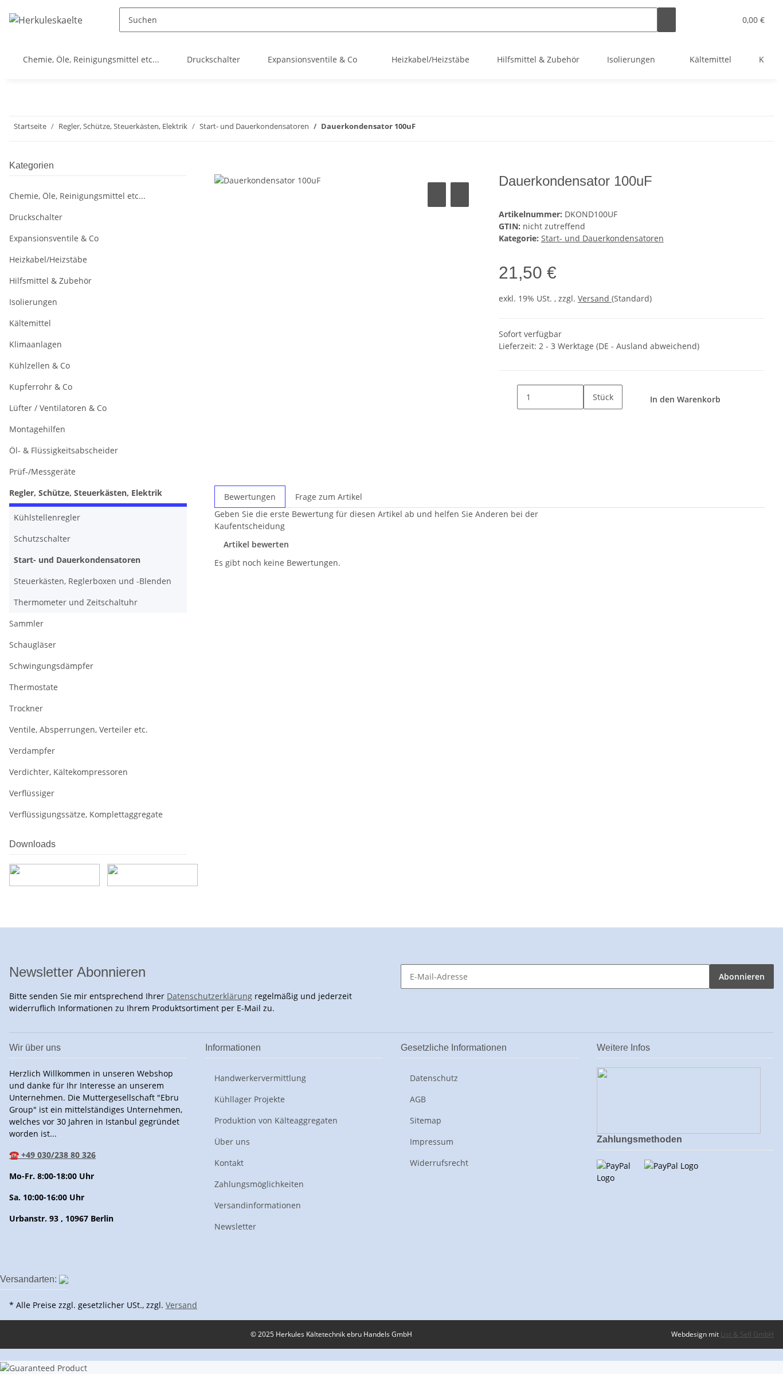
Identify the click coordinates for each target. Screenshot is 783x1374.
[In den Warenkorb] (223, 167)
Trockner (26, 708)
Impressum (431, 1141)
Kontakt (229, 1162)
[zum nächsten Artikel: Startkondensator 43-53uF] (425, 128)
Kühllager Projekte (249, 1099)
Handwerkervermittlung (260, 1077)
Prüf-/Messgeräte (42, 471)
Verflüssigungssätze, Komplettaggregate (86, 814)
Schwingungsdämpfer (51, 665)
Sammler (26, 623)
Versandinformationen (257, 1205)
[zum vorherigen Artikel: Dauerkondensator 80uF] (445, 128)
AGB (418, 1099)
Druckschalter (35, 217)
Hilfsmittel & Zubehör (50, 280)
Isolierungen (33, 301)
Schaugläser (32, 644)
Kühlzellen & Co (39, 365)
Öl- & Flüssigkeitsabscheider (63, 450)
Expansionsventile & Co (54, 238)
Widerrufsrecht (439, 1162)
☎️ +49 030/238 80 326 (52, 1154)
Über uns (232, 1141)
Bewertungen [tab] (250, 496)
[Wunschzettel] (721, 20)
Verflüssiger (31, 793)
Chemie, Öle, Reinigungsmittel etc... (77, 195)
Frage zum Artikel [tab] (328, 496)
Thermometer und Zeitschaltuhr (76, 602)
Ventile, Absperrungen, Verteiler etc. (78, 729)
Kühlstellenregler (47, 517)
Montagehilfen (37, 429)
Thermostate (33, 687)
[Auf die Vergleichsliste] (437, 194)
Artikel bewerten (256, 544)
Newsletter (235, 1226)
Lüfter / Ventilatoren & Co (58, 407)
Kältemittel (30, 323)
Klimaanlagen (35, 344)
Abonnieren (742, 976)
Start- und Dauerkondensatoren (602, 238)
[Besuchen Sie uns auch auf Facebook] (18, 1258)
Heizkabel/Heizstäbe (48, 259)
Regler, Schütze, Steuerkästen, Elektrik (85, 492)
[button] (703, 20)
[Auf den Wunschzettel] (460, 194)
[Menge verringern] (508, 397)
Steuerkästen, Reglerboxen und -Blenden (92, 581)
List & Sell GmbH (747, 1334)
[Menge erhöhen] (593, 421)
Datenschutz (434, 1077)
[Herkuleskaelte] (46, 20)
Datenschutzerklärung (209, 996)
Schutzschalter (42, 538)
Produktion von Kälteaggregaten (276, 1120)
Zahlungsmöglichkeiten (259, 1184)
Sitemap (425, 1120)
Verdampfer (32, 750)
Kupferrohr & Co (40, 386)
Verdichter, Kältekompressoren (68, 771)
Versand (595, 298)
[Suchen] (666, 19)
